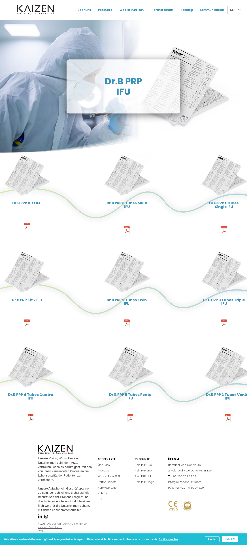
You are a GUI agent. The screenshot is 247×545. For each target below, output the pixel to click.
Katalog (103, 493)
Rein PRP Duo (143, 465)
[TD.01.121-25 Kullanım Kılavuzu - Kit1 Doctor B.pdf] (27, 227)
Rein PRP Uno (143, 470)
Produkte (103, 470)
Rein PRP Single (144, 482)
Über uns (104, 465)
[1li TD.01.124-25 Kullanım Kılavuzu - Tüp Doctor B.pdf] (224, 230)
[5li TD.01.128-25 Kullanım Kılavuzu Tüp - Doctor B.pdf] (130, 418)
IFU (100, 499)
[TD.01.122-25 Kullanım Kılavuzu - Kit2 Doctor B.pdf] (27, 323)
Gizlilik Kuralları (168, 539)
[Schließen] (242, 539)
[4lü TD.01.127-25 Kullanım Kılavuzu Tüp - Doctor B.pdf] (30, 418)
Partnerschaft (107, 482)
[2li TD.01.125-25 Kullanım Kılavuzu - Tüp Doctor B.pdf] (127, 323)
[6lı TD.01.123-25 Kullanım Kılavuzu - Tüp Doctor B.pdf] (127, 230)
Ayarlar (212, 539)
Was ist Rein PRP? (109, 476)
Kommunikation (108, 488)
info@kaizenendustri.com (184, 482)
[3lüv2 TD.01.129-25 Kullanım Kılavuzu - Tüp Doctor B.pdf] (227, 418)
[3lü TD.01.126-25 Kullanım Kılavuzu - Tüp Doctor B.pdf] (224, 323)
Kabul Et (230, 539)
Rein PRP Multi (143, 476)
